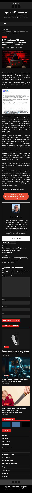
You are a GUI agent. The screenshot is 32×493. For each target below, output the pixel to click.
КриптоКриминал (16, 12)
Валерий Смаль (9, 47)
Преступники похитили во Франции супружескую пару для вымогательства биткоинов (16, 396)
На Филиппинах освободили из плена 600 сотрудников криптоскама (14, 249)
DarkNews (16, 489)
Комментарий (7, 276)
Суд (3, 467)
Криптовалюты (7, 448)
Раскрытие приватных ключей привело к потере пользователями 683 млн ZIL (16, 339)
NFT (22, 181)
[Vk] (15, 238)
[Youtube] (20, 238)
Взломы (5, 36)
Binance (15, 186)
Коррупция (6, 444)
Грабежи (5, 438)
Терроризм (6, 470)
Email (4, 306)
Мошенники (6, 451)
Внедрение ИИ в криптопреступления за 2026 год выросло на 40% (16, 367)
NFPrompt (9, 242)
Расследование (7, 460)
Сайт (4, 313)
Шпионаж (5, 476)
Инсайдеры (6, 441)
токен (15, 165)
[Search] (27, 24)
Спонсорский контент (9, 463)
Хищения (5, 473)
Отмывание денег (8, 454)
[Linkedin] (12, 238)
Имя (4, 300)
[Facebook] (17, 238)
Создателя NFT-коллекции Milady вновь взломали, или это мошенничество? (15, 259)
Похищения (6, 457)
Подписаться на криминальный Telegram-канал (17, 196)
